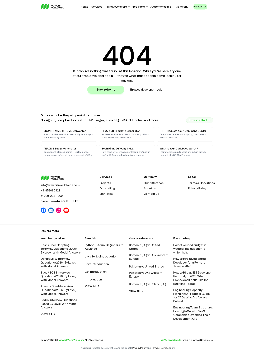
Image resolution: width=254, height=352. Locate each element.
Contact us (200, 6)
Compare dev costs (141, 238)
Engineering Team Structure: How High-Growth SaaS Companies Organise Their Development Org (193, 313)
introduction (93, 279)
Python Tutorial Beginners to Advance (104, 247)
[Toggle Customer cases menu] (173, 6)
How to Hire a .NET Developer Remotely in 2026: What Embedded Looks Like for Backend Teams (192, 278)
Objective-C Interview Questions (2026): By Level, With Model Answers (58, 262)
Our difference (154, 183)
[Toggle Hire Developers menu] (129, 6)
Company (182, 6)
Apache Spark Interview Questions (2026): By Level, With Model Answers (58, 290)
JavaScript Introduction (101, 256)
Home (84, 6)
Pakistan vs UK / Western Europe (145, 274)
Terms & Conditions (201, 183)
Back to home (105, 89)
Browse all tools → (200, 120)
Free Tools (138, 6)
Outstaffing (107, 188)
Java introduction (97, 264)
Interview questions (53, 238)
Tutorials (90, 238)
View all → (48, 314)
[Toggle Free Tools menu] (147, 6)
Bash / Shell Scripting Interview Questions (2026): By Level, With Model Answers (61, 248)
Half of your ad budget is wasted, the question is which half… (189, 248)
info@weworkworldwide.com (60, 185)
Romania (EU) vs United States (144, 247)
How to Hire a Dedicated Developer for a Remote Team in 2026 (189, 262)
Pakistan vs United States (146, 266)
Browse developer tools (146, 89)
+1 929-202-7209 (52, 196)
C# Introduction (96, 271)
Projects (105, 183)
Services (96, 6)
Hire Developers (117, 6)
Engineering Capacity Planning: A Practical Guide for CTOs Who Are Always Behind (191, 295)
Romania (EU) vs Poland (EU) (147, 284)
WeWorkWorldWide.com (71, 340)
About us (150, 188)
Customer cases (160, 6)
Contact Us (151, 193)
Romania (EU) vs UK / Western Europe (148, 257)
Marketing (107, 193)
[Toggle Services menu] (104, 6)
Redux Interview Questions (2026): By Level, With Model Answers (59, 303)
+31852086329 (50, 190)
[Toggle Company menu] (190, 6)
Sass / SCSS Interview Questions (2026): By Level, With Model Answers (58, 276)
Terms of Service (159, 348)
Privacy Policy (197, 188)
